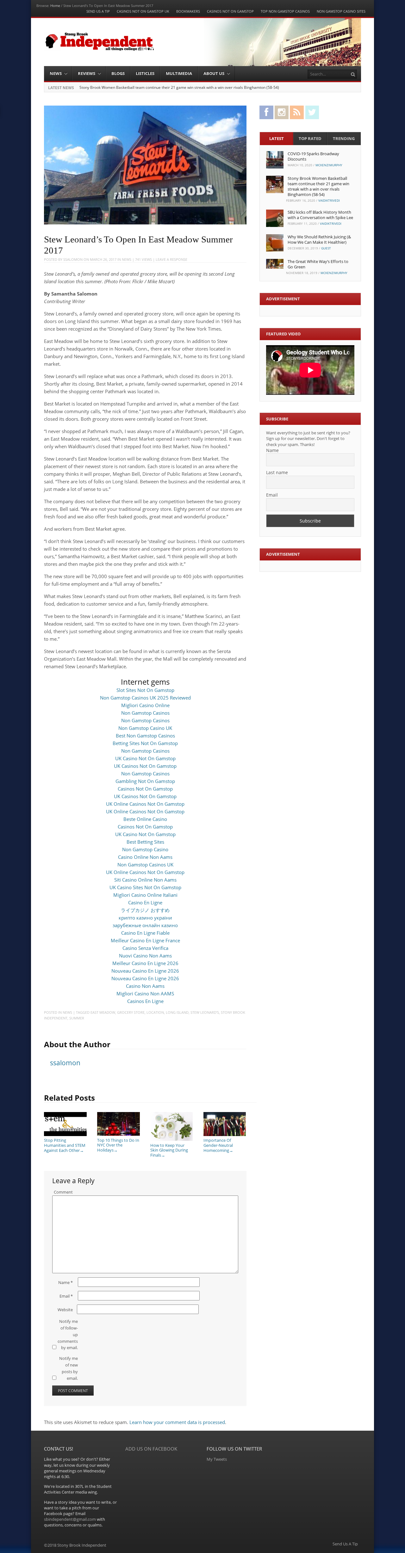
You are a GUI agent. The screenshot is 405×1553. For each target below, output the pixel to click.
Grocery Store (131, 1012)
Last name (277, 472)
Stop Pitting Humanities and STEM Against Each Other (64, 1145)
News (56, 73)
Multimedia (179, 73)
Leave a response (171, 259)
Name (65, 1282)
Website (65, 1309)
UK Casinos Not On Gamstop (145, 766)
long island (177, 1012)
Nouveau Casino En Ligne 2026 (145, 971)
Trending (344, 138)
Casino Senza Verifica (145, 948)
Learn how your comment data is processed (177, 1422)
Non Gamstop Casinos (145, 713)
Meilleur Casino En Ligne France (145, 940)
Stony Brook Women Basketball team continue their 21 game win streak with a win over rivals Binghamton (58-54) (179, 87)
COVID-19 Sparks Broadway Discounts (313, 156)
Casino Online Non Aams (145, 857)
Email (66, 1296)
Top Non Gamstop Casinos (285, 11)
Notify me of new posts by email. (68, 1368)
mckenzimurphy (328, 165)
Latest (276, 138)
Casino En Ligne (145, 902)
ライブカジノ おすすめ (145, 910)
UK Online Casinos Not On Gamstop (145, 804)
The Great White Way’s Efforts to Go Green (318, 264)
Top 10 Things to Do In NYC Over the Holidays (118, 1145)
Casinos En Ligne (145, 1001)
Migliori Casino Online (145, 705)
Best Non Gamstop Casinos (145, 735)
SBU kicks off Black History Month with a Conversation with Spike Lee (320, 214)
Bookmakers (188, 11)
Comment (63, 1192)
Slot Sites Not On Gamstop (145, 690)
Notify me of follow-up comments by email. (68, 1334)
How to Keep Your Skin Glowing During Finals (169, 1150)
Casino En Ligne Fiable (145, 933)
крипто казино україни (145, 917)
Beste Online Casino (145, 819)
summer (76, 1018)
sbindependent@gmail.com (70, 1519)
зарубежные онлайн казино (145, 925)
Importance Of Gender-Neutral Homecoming (218, 1145)
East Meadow (102, 1012)
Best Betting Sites (145, 842)
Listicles (145, 73)
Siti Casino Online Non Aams (145, 880)
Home (55, 5)
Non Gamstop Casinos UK (145, 864)
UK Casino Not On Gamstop (145, 758)
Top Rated (310, 138)
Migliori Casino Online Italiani (145, 895)
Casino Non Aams (145, 986)
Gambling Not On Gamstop (145, 781)
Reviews (86, 73)
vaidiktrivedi (329, 200)
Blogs (118, 73)
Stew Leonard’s (204, 1012)
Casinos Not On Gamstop (230, 11)
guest (326, 248)
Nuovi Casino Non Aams (145, 955)
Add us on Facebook (151, 1449)
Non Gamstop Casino (145, 849)
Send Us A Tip (98, 11)
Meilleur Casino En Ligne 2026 (145, 963)
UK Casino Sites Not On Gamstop (145, 887)
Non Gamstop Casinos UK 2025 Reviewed (145, 697)
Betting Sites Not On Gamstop (145, 743)
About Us (213, 73)
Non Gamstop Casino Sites (341, 11)
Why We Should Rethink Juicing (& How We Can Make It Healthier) (319, 239)
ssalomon (73, 259)
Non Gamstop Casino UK (145, 728)
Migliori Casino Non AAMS (145, 993)
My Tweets (217, 1459)
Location (155, 1012)
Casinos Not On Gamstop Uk (143, 11)
